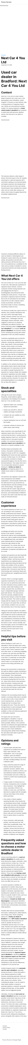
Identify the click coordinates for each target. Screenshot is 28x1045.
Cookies (5, 1026)
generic (3, 55)
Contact (5, 1029)
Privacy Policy (6, 1027)
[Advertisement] (14, 29)
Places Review (6, 2)
